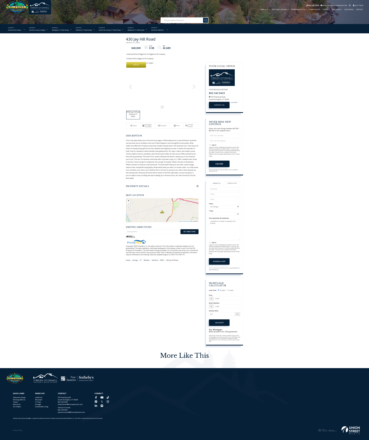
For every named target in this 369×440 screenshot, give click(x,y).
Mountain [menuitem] (38, 400)
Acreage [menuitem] (38, 404)
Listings (135, 260)
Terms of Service (212, 269)
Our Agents (234, 102)
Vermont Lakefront (157, 30)
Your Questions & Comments (219, 218)
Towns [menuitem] (325, 10)
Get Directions (189, 232)
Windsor (147, 260)
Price (210, 295)
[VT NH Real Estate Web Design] (351, 430)
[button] (205, 20)
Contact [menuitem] (359, 9)
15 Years (230, 290)
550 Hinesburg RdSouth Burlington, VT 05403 (68, 398)
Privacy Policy (235, 268)
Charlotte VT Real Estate (84, 30)
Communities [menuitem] (314, 9)
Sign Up (361, 5)
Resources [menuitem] (336, 10)
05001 (162, 260)
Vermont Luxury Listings (37, 30)
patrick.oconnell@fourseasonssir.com (71, 412)
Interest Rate (213, 311)
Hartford (155, 260)
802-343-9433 (313, 5)
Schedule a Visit (232, 183)
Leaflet (180, 221)
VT (141, 260)
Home (128, 260)
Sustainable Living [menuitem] (41, 407)
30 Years (222, 290)
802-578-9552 (63, 410)
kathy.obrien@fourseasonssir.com (334, 5)
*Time (211, 211)
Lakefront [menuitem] (38, 397)
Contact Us (219, 105)
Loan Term (212, 290)
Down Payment (214, 303)
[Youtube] (101, 397)
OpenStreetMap (188, 221)
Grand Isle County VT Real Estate (110, 30)
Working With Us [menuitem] (298, 10)
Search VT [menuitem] (264, 10)
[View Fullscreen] (128, 207)
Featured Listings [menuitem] (279, 10)
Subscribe (219, 164)
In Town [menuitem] (38, 402)
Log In (356, 5)
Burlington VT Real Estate (60, 30)
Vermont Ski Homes (14, 30)
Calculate (219, 323)
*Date (211, 204)
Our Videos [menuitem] (349, 9)
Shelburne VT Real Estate (136, 30)
